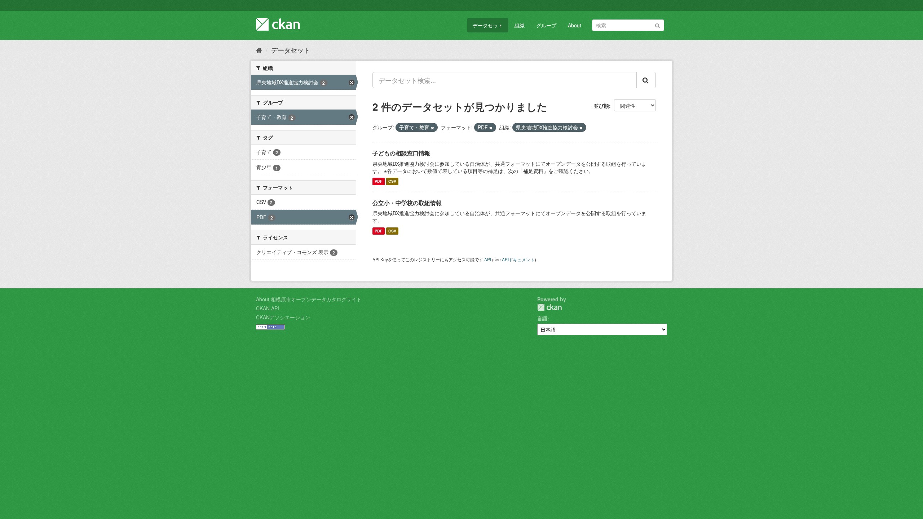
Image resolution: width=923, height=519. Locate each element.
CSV (392, 181)
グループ (546, 25)
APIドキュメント (518, 259)
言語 (542, 318)
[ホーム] (259, 49)
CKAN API (267, 308)
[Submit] (657, 25)
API (487, 259)
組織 (520, 25)
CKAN (549, 307)
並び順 (601, 105)
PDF (378, 181)
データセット (488, 25)
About (574, 25)
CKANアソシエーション (283, 317)
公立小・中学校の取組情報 (407, 203)
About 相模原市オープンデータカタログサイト (309, 299)
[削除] (432, 127)
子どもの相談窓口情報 (401, 153)
